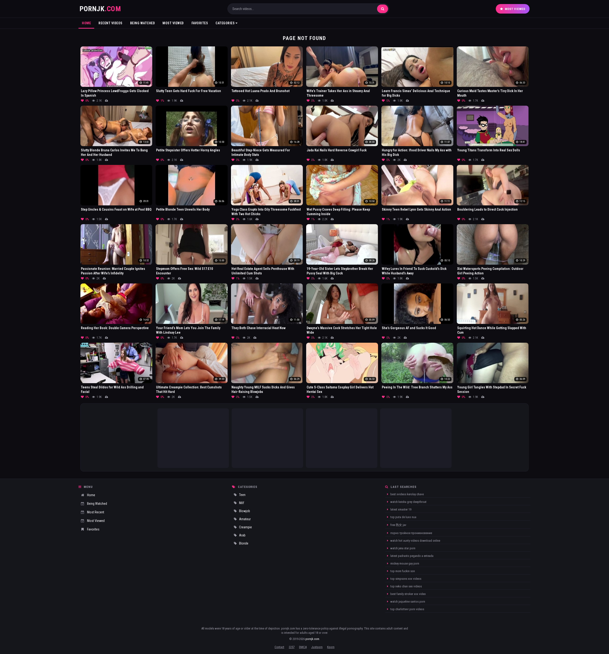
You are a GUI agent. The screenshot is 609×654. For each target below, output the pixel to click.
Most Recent (95, 512)
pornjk (100, 9)
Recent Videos (110, 23)
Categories (226, 23)
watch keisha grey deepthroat (408, 502)
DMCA (303, 647)
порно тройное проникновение (411, 533)
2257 (292, 647)
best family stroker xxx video (408, 594)
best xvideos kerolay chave (407, 494)
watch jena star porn (402, 548)
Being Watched (142, 23)
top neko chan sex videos (406, 586)
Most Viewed (515, 9)
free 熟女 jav (398, 525)
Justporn (317, 647)
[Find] (382, 9)
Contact (279, 647)
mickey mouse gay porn (404, 563)
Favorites (200, 23)
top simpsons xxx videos (405, 578)
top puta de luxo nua (403, 517)
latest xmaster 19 (400, 509)
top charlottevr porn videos (407, 609)
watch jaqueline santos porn (407, 601)
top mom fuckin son (402, 571)
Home (86, 23)
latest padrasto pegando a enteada (411, 556)
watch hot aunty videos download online (415, 540)
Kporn (330, 647)
